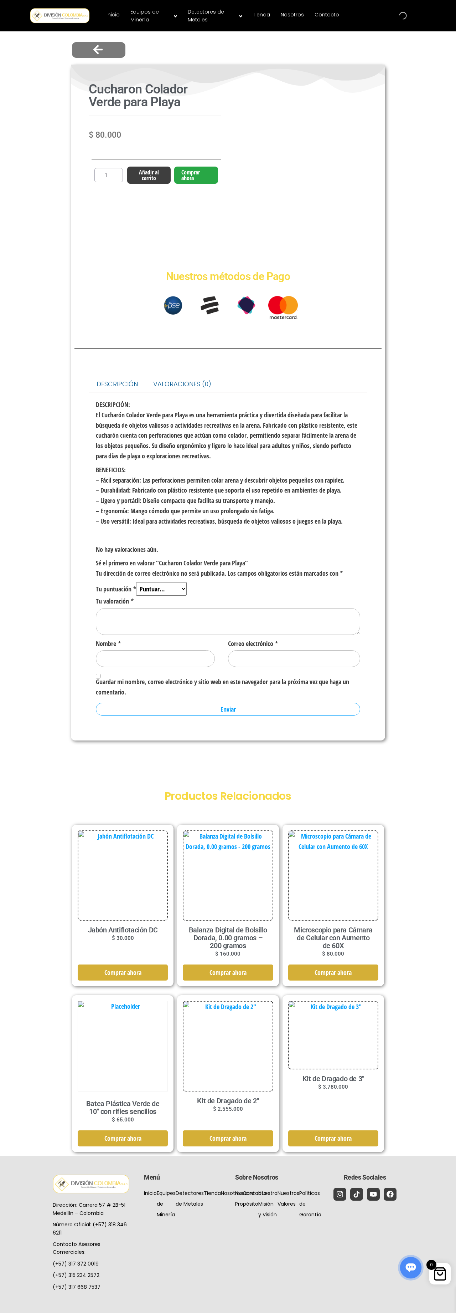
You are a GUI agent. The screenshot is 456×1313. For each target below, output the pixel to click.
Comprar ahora (190, 175)
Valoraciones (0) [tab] (182, 384)
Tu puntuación (116, 589)
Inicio (113, 14)
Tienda (261, 14)
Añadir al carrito (149, 175)
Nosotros (292, 14)
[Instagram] (339, 1194)
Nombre (108, 643)
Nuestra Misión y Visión (268, 1204)
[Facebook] (390, 1194)
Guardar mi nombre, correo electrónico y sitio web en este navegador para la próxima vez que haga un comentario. (222, 686)
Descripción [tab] (117, 384)
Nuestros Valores (288, 1198)
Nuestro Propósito (246, 1198)
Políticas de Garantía (310, 1204)
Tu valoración (115, 601)
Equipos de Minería (144, 15)
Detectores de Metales (206, 15)
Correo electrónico (253, 643)
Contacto (327, 14)
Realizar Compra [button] (123, 892)
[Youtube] (373, 1194)
